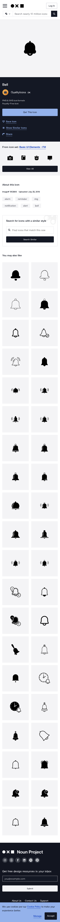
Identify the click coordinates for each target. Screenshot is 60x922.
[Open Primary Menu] (5, 6)
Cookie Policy (34, 906)
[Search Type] (8, 14)
